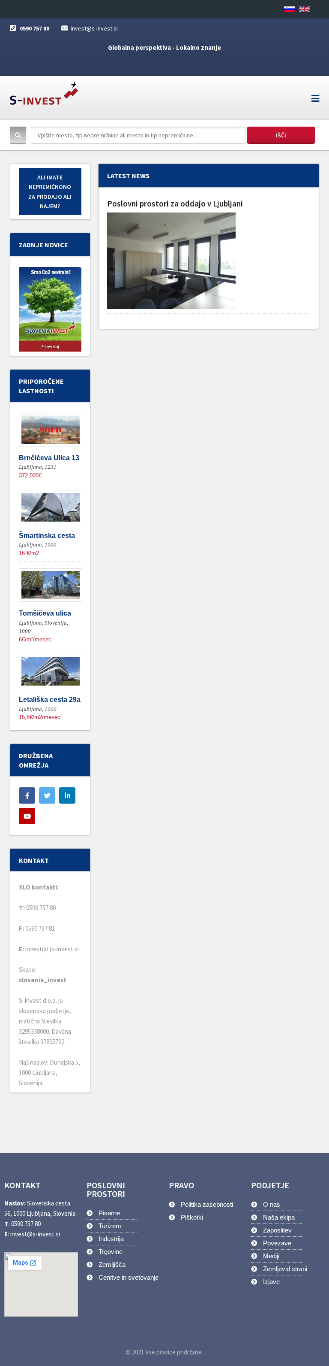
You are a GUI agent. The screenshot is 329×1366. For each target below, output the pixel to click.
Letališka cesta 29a (50, 699)
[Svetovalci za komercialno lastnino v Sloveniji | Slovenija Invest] (44, 90)
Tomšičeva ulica (45, 613)
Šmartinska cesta (47, 535)
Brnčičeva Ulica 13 (49, 457)
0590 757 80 (34, 28)
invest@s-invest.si (94, 28)
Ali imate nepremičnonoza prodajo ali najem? (50, 191)
